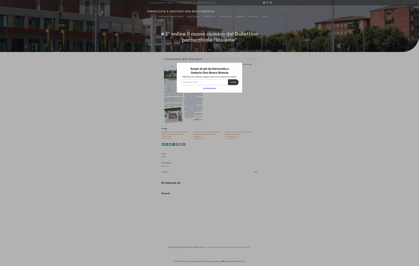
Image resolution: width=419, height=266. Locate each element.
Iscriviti (233, 82)
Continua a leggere (209, 88)
